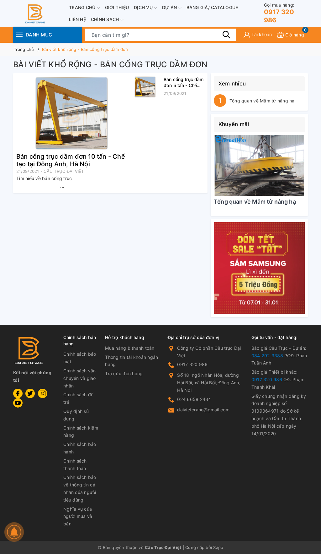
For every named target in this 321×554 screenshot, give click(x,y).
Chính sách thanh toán (75, 464)
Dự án (170, 7)
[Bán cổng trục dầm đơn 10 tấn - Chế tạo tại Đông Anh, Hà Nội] (71, 113)
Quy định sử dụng (76, 415)
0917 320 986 (279, 13)
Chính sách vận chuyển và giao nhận (79, 378)
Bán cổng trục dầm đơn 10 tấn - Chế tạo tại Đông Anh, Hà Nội (70, 160)
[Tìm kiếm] (226, 34)
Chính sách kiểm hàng (80, 431)
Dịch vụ (144, 7)
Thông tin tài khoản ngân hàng (131, 360)
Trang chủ (83, 7)
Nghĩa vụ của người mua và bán (77, 516)
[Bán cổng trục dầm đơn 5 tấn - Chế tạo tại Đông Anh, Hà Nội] (144, 86)
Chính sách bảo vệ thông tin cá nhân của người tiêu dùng (79, 488)
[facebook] (18, 393)
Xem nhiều (232, 83)
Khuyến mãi (233, 124)
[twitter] (30, 393)
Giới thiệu (117, 7)
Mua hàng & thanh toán (129, 348)
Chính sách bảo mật (79, 357)
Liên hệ (77, 19)
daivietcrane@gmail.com (203, 409)
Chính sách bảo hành (79, 448)
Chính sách (105, 19)
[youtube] (18, 403)
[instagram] (42, 393)
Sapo (218, 547)
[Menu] (19, 34)
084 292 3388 (267, 355)
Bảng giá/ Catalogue (212, 7)
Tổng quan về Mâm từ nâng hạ (262, 100)
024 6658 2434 (194, 399)
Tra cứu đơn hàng (124, 373)
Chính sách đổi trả (79, 398)
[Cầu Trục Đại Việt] (259, 268)
